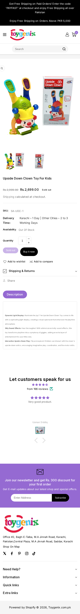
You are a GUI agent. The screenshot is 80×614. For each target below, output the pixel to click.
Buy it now (29, 251)
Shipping (8, 196)
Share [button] (11, 280)
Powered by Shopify (22, 607)
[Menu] (4, 34)
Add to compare (43, 261)
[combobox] (36, 49)
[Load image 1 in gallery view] (14, 160)
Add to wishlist (16, 261)
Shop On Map (11, 546)
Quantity (8, 240)
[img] (40, 384)
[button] (40, 271)
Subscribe (60, 497)
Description (15, 294)
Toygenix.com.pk (59, 607)
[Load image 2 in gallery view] (40, 160)
